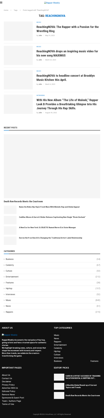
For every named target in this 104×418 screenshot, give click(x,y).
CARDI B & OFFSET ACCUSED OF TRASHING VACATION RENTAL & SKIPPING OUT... (83, 377)
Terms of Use (8, 404)
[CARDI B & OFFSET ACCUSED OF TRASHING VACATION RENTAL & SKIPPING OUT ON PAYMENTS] (59, 377)
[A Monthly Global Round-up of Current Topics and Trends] (59, 386)
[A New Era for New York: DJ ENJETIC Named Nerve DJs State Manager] (10, 230)
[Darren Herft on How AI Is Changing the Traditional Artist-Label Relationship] (10, 241)
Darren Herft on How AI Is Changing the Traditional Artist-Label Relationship (50, 238)
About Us (6, 375)
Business (53, 259)
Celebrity (53, 265)
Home (6, 10)
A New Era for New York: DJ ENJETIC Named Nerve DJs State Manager (47, 227)
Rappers (53, 312)
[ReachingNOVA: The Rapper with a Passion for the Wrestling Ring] (18, 31)
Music (53, 300)
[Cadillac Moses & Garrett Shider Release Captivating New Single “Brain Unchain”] (10, 220)
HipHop (53, 288)
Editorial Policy (8, 391)
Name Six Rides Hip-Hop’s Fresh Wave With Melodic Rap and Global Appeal (49, 207)
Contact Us (7, 378)
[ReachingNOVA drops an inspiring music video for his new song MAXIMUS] (18, 55)
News (53, 306)
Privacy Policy (8, 385)
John (40, 35)
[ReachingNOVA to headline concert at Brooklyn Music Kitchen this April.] (18, 79)
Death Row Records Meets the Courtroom (23, 201)
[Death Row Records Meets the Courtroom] (52, 166)
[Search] (102, 3)
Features (53, 282)
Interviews (53, 294)
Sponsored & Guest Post (13, 398)
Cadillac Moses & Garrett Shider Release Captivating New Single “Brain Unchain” (52, 217)
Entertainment (53, 277)
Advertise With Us (10, 388)
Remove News (8, 394)
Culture (53, 271)
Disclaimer (6, 381)
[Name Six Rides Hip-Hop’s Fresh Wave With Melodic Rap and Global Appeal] (10, 210)
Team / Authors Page (11, 401)
